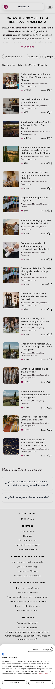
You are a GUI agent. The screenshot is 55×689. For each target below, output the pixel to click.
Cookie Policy (43, 674)
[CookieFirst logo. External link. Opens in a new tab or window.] (3, 654)
